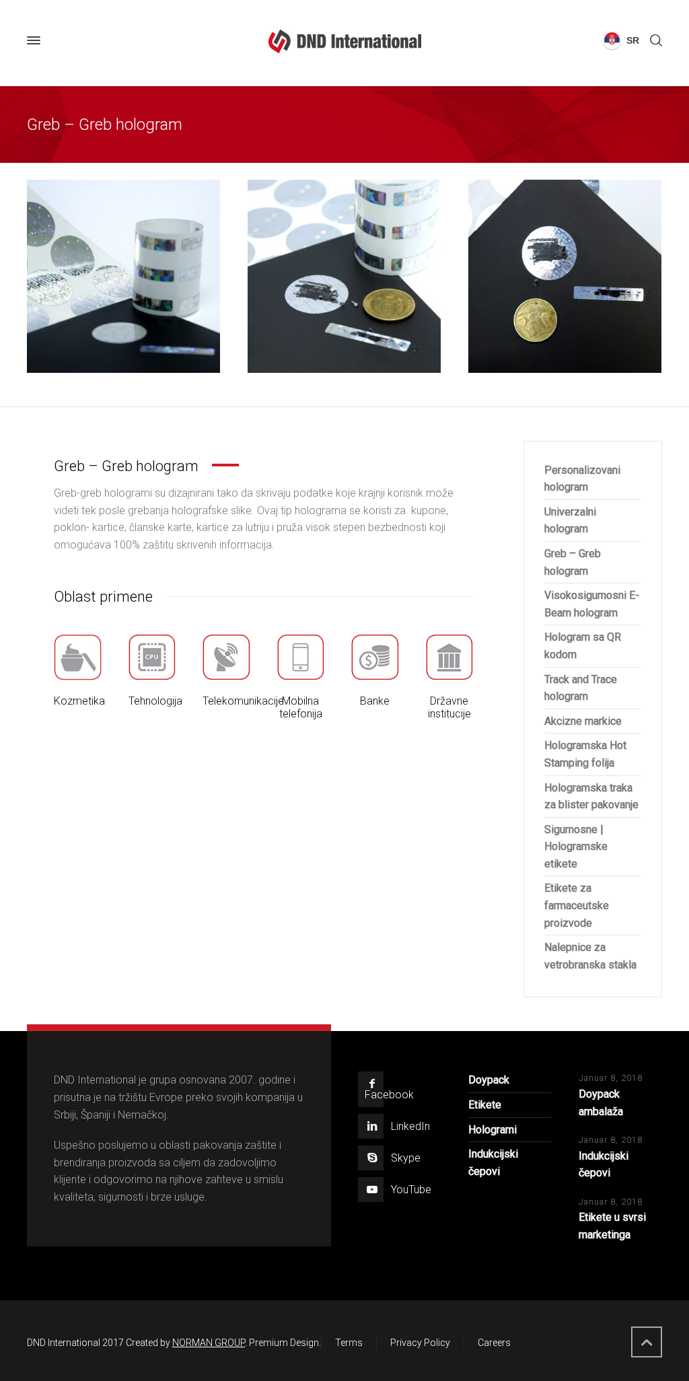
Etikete (484, 1104)
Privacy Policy (420, 1342)
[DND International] (344, 40)
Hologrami (492, 1129)
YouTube (411, 1189)
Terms (349, 1342)
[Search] (653, 41)
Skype (406, 1158)
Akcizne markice (583, 721)
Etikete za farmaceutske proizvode (576, 905)
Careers (494, 1342)
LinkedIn (410, 1126)
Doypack (488, 1079)
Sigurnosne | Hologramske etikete (576, 846)
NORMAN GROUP (208, 1342)
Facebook (389, 1094)
